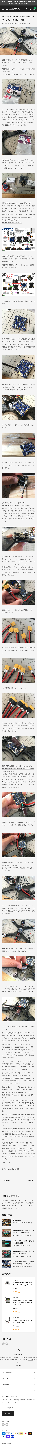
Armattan (4, 23)
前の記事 (6, 1180)
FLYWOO (15, 1280)
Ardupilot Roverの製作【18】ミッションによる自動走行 (23, 1232)
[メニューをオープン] (3, 9)
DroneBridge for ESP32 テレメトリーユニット (22, 1321)
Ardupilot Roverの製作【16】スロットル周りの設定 (23, 1252)
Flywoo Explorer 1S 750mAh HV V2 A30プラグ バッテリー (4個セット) (22, 1302)
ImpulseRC (17, 1220)
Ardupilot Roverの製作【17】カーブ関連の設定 (23, 1242)
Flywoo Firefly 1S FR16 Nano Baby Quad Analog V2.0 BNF (22, 1284)
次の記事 (30, 1180)
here (32, 1360)
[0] (33, 9)
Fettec (14, 1169)
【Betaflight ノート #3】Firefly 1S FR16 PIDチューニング (23, 1263)
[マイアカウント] (30, 9)
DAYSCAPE (16, 1317)
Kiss (18, 1169)
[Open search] (26, 9)
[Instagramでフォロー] (3, 1343)
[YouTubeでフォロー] (7, 1343)
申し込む (8, 1413)
